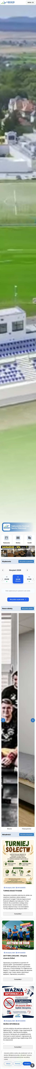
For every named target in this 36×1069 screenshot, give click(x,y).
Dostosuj (17, 1063)
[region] (18, 1058)
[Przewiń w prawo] (33, 579)
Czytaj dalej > (18, 913)
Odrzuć (8, 1063)
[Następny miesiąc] (27, 570)
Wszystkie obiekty (27, 608)
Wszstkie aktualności (26, 834)
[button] (3, 551)
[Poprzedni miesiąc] (3, 570)
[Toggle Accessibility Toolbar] (32, 1065)
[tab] (6, 579)
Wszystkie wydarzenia (26, 561)
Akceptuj (27, 1063)
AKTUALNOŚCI (21, 887)
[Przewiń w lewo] (2, 579)
